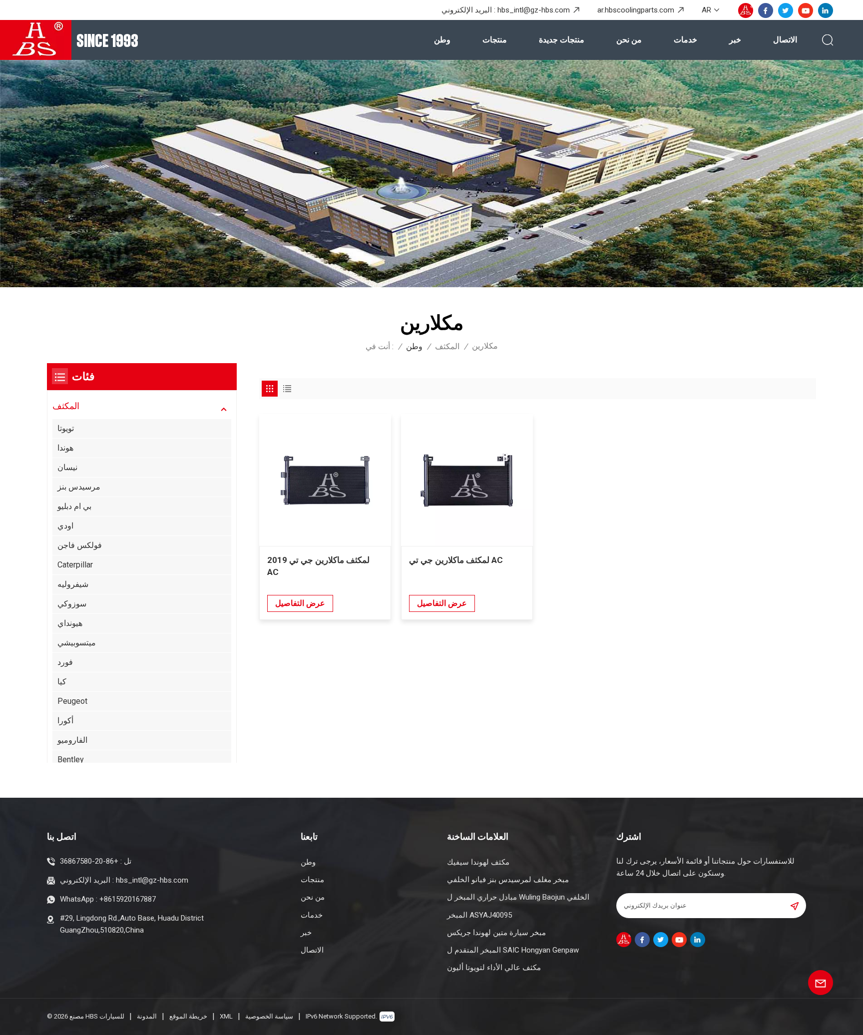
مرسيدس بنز (78, 487)
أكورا (65, 720)
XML (226, 1016)
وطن (442, 39)
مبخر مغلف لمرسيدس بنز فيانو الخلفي (508, 879)
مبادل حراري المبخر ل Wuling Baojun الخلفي (518, 897)
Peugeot (72, 701)
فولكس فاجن (79, 545)
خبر (735, 39)
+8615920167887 (127, 899)
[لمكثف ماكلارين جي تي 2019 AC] (325, 480)
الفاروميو (72, 740)
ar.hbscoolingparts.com (635, 9)
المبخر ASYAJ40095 (479, 915)
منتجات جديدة (561, 39)
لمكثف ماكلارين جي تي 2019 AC (318, 566)
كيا (61, 681)
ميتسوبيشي (76, 642)
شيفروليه (72, 584)
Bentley (70, 759)
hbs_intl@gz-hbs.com (533, 9)
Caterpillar (75, 564)
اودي (65, 525)
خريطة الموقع (188, 1016)
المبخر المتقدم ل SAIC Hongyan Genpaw (513, 950)
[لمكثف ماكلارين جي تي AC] (467, 480)
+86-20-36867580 (89, 861)
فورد (65, 662)
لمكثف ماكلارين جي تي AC (456, 560)
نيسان (67, 467)
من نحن (629, 39)
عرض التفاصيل (300, 603)
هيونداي (69, 623)
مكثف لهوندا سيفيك (478, 862)
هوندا (65, 448)
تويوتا (65, 428)
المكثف (447, 346)
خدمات (685, 39)
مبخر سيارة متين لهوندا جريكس (496, 932)
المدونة (147, 1016)
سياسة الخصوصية (269, 1016)
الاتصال (785, 39)
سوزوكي (71, 603)
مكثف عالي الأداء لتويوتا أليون (494, 967)
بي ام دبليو (74, 506)
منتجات (494, 39)
